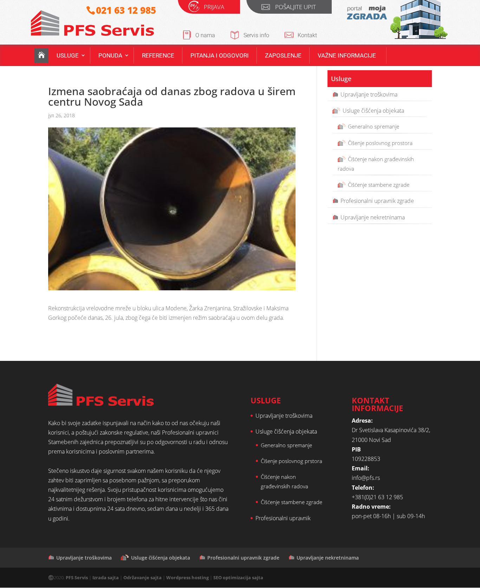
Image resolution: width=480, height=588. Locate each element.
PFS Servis (77, 577)
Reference (158, 55)
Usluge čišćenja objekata (373, 110)
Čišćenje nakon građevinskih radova (376, 164)
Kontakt (307, 35)
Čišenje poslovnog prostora (380, 142)
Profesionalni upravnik (283, 518)
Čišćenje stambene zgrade (378, 184)
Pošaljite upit (295, 8)
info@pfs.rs (366, 478)
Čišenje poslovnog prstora (291, 460)
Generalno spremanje (373, 126)
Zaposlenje (283, 55)
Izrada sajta (105, 577)
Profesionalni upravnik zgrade (377, 201)
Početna (41, 55)
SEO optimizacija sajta (238, 577)
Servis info (256, 35)
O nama (205, 35)
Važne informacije (347, 55)
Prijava (214, 8)
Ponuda (110, 55)
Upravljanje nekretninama (372, 217)
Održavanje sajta (142, 577)
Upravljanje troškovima (368, 94)
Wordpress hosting (187, 577)
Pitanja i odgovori (219, 55)
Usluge (68, 55)
